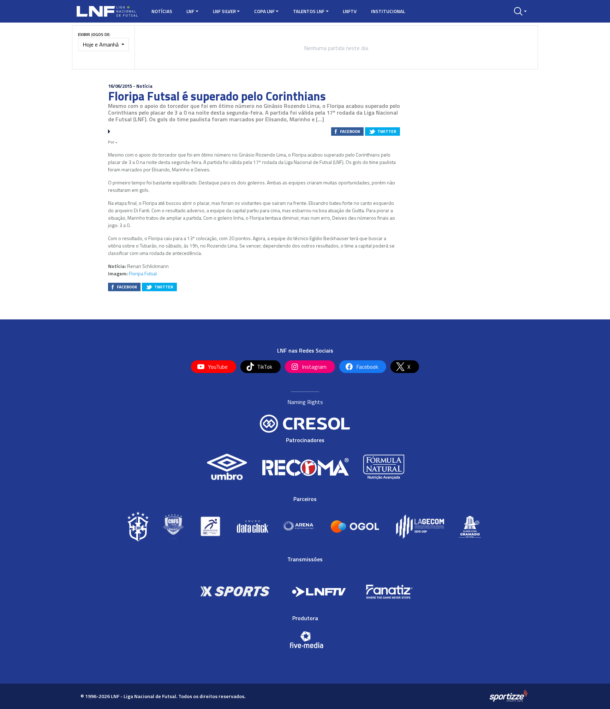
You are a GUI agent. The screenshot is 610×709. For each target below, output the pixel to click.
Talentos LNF (308, 11)
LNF (190, 11)
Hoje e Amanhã (101, 44)
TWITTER (386, 131)
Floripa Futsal (143, 273)
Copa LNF (264, 11)
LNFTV (350, 11)
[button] (520, 11)
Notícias (161, 11)
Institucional (388, 11)
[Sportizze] (509, 696)
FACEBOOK (350, 131)
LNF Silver (224, 11)
